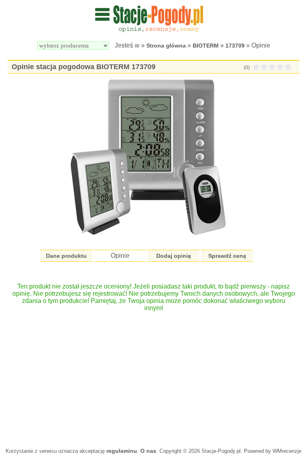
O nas (148, 451)
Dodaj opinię (173, 256)
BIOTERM (206, 45)
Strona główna (166, 45)
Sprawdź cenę (227, 256)
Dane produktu (66, 256)
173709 (235, 45)
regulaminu (121, 451)
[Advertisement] (153, 376)
